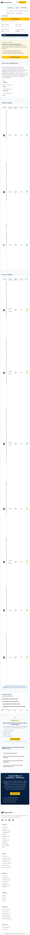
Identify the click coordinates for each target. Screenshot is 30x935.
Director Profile (5, 911)
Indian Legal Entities (6, 830)
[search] (17, 2)
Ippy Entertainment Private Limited (6, 124)
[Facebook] (2, 820)
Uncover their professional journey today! (18, 687)
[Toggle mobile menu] (28, 2)
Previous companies (22, 37)
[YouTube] (13, 820)
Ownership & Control (6, 859)
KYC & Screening (6, 879)
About (3, 37)
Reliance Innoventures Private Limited (6, 498)
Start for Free (22, 2)
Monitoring (4, 883)
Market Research (6, 881)
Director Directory (6, 916)
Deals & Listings (5, 865)
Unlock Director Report (15, 57)
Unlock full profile (15, 19)
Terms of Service (6, 927)
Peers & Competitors (6, 863)
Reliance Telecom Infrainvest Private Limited (6, 299)
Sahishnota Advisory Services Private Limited (6, 181)
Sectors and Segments (7, 918)
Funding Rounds (5, 840)
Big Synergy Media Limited (6, 234)
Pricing (3, 900)
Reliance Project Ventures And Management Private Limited (6, 433)
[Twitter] (6, 820)
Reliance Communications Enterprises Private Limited (6, 362)
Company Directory (6, 913)
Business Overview (6, 867)
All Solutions (5, 875)
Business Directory (6, 909)
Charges (4, 834)
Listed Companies (6, 915)
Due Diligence (5, 877)
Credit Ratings (5, 843)
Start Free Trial (15, 793)
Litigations (4, 842)
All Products (4, 827)
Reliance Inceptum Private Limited (6, 551)
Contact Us (4, 899)
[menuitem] (14, 36)
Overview (4, 35)
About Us (4, 895)
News (3, 847)
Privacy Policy (5, 929)
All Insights (4, 856)
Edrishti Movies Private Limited (6, 646)
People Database (5, 832)
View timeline (5, 15)
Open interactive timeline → (7, 696)
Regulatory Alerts (6, 836)
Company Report (5, 845)
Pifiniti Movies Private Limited (6, 599)
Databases (4, 828)
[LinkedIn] (9, 820)
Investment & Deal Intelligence (6, 886)
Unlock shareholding (15, 739)
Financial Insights (6, 858)
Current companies (11, 37)
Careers (4, 897)
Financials (4, 838)
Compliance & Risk (6, 861)
